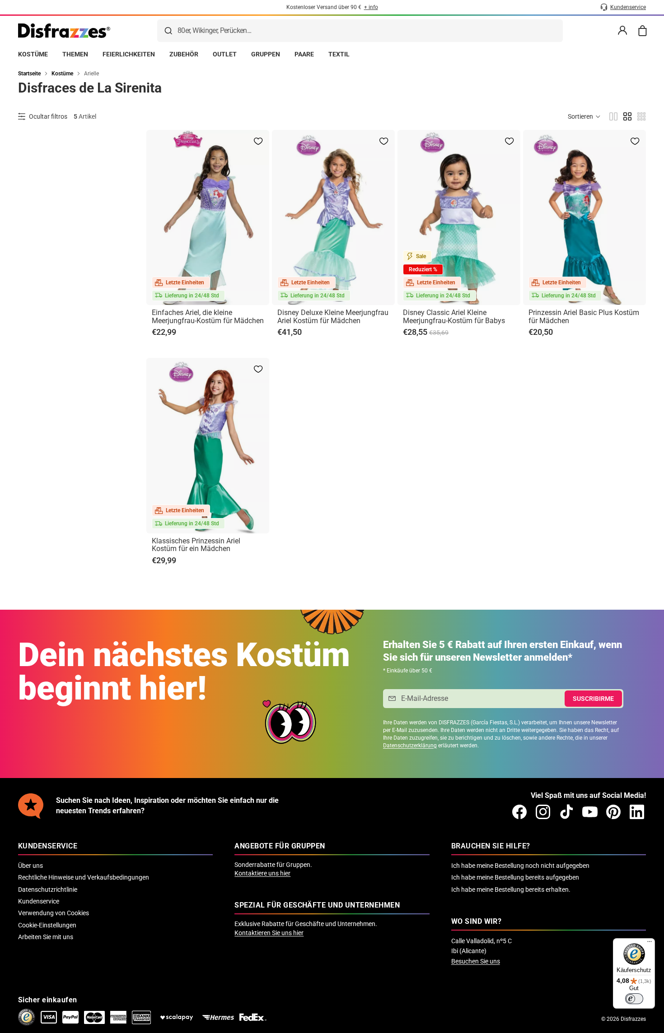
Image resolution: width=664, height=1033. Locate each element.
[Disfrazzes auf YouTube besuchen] (590, 812)
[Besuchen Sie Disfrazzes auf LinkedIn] (637, 812)
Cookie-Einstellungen (47, 925)
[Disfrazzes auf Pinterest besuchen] (613, 812)
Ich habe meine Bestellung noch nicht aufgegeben (520, 865)
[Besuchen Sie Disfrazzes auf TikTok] (566, 812)
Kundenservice (38, 901)
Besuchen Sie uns (475, 961)
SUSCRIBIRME (593, 698)
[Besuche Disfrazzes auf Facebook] (519, 812)
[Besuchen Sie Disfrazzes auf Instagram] (543, 812)
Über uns (30, 865)
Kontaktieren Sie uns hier (269, 932)
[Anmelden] (622, 30)
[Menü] (649, 943)
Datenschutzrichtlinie (47, 889)
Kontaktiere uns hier (262, 873)
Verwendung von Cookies (53, 913)
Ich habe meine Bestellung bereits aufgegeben (515, 877)
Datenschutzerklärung (410, 745)
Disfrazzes (633, 1019)
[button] (584, 116)
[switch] (634, 998)
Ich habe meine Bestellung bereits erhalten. (510, 889)
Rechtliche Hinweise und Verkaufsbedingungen (83, 877)
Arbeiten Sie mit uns (45, 936)
